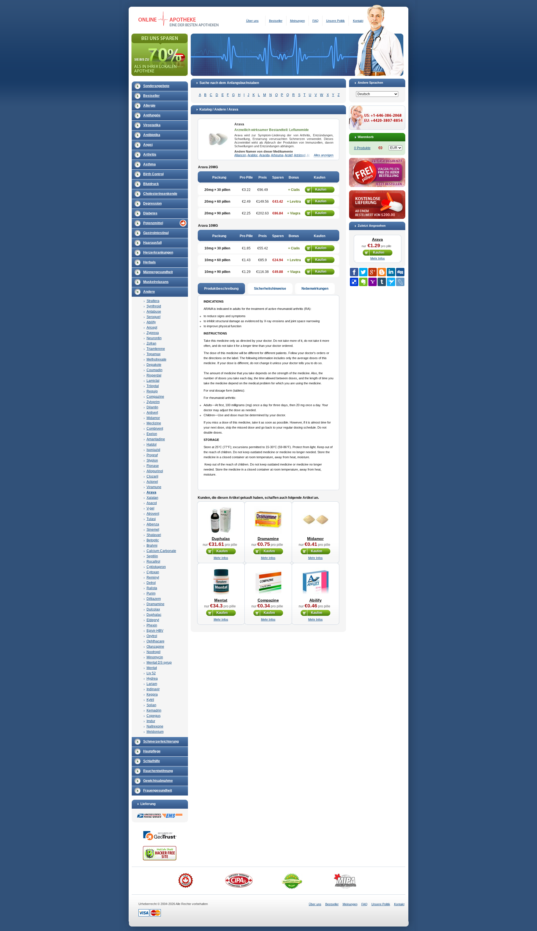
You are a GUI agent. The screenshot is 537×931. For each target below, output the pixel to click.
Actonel (152, 482)
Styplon (152, 460)
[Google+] (372, 272)
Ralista (152, 588)
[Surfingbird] (391, 282)
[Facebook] (354, 272)
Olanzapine (155, 647)
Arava (151, 492)
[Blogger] (382, 272)
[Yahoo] (372, 282)
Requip (152, 391)
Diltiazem (154, 599)
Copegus (154, 716)
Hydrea (152, 678)
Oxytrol (152, 636)
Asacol (152, 503)
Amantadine (156, 439)
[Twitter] (363, 272)
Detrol (151, 583)
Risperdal (154, 375)
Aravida (264, 155)
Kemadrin (154, 710)
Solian (151, 705)
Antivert (152, 413)
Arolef (289, 155)
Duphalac (154, 615)
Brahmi (152, 546)
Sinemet (153, 530)
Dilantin (152, 407)
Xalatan (152, 498)
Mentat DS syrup (159, 663)
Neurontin (154, 338)
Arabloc (253, 155)
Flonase (153, 466)
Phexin (152, 625)
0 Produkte (362, 148)
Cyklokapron (156, 567)
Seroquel (154, 317)
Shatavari (154, 535)
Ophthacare (155, 641)
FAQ (315, 20)
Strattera (153, 301)
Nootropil (154, 652)
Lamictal (153, 381)
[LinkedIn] (391, 272)
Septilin (152, 556)
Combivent (155, 429)
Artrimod (299, 155)
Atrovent (153, 514)
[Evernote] (363, 282)
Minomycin (155, 657)
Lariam (152, 684)
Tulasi (151, 519)
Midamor (153, 418)
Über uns (252, 20)
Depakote (154, 365)
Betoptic (153, 540)
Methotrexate (156, 359)
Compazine (155, 397)
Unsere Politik (335, 20)
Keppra (152, 694)
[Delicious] (354, 282)
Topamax (154, 354)
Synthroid (154, 306)
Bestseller (275, 20)
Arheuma (277, 155)
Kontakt (358, 20)
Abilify (151, 322)
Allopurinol (155, 471)
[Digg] (400, 272)
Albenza (153, 524)
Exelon (152, 434)
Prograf (152, 455)
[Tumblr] (382, 282)
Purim (151, 593)
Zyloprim (153, 402)
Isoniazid (153, 450)
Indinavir (153, 689)
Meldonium (155, 732)
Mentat (152, 668)
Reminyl (153, 577)
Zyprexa (153, 333)
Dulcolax (153, 609)
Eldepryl (153, 620)
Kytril (150, 700)
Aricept (152, 327)
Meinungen (297, 20)
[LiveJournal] (400, 282)
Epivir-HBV (155, 631)
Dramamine (155, 604)
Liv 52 (151, 673)
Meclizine (154, 423)
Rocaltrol (153, 561)
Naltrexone (155, 726)
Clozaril (152, 476)
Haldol (152, 444)
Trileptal (153, 386)
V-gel (150, 508)
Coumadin (154, 370)
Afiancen (240, 155)
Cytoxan (153, 572)
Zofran (151, 343)
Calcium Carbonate (161, 551)
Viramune (154, 487)
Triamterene (156, 349)
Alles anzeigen (323, 155)
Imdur (151, 721)
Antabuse (154, 312)
